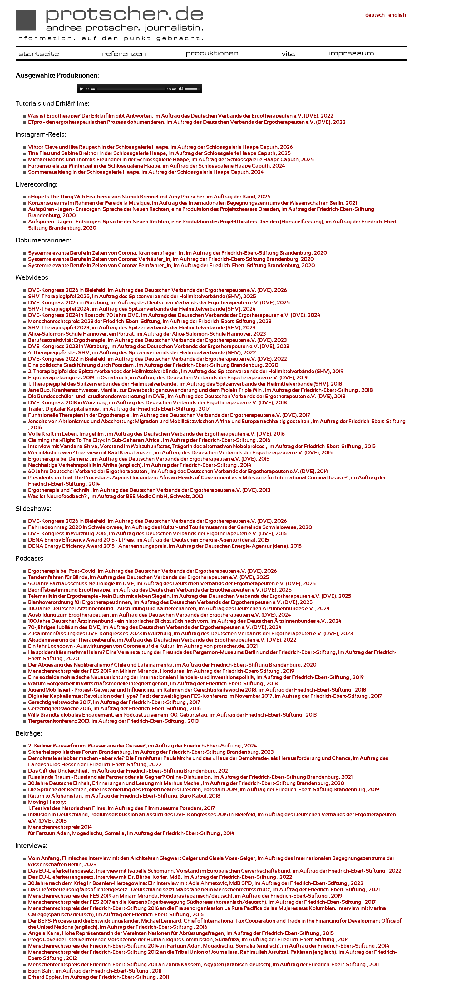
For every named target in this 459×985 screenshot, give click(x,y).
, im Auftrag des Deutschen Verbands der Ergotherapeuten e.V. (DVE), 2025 (159, 302)
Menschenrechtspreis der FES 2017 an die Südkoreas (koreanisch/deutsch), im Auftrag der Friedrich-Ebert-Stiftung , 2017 (202, 902)
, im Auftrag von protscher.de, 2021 (143, 646)
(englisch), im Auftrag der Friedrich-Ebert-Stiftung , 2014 (139, 465)
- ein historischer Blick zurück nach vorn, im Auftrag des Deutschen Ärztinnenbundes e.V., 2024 (184, 621)
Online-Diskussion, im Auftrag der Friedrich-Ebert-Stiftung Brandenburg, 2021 (190, 777)
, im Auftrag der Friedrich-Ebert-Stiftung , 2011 (94, 971)
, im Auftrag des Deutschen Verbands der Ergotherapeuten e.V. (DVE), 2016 (157, 533)
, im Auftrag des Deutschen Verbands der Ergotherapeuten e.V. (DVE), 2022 (187, 122)
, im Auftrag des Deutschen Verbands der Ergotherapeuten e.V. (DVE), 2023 (157, 340)
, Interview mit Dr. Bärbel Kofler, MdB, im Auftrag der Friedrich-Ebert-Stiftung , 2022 (160, 877)
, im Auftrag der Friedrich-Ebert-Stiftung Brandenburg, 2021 (129, 771)
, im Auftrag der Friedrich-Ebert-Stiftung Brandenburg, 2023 (151, 752)
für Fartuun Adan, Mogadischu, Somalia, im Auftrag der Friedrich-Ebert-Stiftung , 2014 (131, 830)
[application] (139, 88)
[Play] (81, 88)
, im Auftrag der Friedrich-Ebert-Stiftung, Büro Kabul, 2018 (124, 795)
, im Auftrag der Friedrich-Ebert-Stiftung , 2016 (149, 440)
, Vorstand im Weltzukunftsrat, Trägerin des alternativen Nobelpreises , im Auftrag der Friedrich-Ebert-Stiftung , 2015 (202, 446)
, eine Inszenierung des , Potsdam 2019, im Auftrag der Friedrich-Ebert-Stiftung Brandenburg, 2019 (203, 789)
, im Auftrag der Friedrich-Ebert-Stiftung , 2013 (113, 721)
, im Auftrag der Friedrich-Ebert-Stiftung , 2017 (119, 409)
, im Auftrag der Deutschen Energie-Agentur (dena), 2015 (148, 540)
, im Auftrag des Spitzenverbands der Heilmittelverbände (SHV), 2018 (185, 384)
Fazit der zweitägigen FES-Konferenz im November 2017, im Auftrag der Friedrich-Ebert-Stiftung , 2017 (205, 696)
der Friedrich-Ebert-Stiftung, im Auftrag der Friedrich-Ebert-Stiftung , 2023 (149, 321)
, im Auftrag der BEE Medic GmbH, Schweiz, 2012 (115, 496)
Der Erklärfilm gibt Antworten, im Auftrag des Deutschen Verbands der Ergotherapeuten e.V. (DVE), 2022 (180, 115)
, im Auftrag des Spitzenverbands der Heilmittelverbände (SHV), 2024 (141, 309)
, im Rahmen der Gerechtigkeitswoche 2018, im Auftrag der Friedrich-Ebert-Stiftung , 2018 (197, 690)
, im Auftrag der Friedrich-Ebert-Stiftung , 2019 (196, 677)
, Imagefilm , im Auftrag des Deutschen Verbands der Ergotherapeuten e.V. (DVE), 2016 (156, 434)
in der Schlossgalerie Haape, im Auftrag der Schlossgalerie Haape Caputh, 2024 (156, 165)
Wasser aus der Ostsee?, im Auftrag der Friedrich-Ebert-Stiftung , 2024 (142, 745)
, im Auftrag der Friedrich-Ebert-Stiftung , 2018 (153, 683)
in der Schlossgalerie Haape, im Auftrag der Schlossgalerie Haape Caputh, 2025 (159, 153)
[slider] (193, 88)
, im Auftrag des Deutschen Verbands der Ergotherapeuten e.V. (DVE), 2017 (169, 415)
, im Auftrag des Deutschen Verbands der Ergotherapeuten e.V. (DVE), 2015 (148, 459)
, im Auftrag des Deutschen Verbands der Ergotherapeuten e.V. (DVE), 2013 (149, 490)
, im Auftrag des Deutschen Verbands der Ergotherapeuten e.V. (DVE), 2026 (157, 290)
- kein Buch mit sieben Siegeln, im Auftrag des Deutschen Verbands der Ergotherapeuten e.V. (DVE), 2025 (189, 596)
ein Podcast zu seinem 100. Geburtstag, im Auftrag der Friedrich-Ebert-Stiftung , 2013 (172, 715)
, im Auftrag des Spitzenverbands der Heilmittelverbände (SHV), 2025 (142, 296)
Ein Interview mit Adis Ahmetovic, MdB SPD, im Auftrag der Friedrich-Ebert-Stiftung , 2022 (195, 883)
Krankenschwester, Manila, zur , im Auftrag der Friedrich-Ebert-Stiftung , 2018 (200, 390)
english (397, 15)
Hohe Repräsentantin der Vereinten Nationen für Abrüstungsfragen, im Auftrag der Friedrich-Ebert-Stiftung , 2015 (181, 933)
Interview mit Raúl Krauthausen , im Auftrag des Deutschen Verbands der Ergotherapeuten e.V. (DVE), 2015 (180, 452)
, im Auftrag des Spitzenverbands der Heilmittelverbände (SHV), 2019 (185, 371)
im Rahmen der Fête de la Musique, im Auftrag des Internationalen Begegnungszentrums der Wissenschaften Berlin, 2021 (192, 203)
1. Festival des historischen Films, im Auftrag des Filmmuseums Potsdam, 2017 (121, 805)
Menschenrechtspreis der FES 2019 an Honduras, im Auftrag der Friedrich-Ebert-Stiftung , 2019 (161, 671)
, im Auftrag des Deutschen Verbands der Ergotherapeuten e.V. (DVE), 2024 (159, 615)
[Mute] (180, 88)
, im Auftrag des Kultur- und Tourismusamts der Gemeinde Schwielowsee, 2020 (170, 527)
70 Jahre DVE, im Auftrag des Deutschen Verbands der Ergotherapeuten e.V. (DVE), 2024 (174, 315)
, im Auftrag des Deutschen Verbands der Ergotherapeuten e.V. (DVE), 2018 (186, 396)
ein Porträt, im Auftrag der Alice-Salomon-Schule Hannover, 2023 (147, 334)
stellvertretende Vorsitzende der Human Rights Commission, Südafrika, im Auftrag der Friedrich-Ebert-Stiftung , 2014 (188, 939)
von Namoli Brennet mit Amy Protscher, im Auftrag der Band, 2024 (149, 196)
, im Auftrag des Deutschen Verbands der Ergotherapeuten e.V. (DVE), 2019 (168, 377)
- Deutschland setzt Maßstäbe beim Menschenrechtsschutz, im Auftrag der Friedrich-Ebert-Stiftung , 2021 (204, 889)
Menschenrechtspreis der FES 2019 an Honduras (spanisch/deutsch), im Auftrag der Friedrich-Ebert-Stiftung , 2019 (185, 895)
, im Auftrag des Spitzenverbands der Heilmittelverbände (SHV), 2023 (141, 327)
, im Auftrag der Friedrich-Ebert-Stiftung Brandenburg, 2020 (177, 253)
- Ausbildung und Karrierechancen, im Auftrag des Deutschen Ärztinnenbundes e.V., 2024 (178, 608)
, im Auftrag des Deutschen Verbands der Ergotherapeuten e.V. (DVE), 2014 (178, 471)
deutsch (375, 15)
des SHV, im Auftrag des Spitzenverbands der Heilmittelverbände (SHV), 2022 (142, 352)
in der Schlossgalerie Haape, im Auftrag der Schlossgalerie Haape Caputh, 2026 (160, 147)
